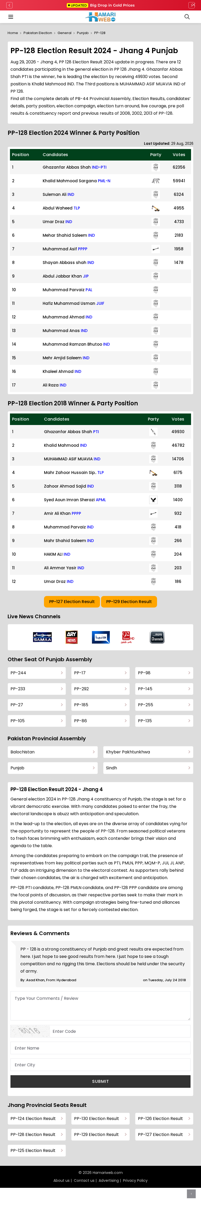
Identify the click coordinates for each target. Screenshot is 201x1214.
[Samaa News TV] (42, 637)
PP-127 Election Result (72, 602)
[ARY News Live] (72, 637)
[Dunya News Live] (101, 637)
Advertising (109, 1180)
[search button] (187, 16)
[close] (194, 5)
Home (13, 32)
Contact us (84, 1180)
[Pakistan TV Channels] (157, 637)
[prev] (9, 5)
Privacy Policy (135, 1180)
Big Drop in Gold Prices (103, 5)
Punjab (83, 32)
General (64, 32)
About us (61, 1180)
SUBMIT (100, 1081)
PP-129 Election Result (129, 602)
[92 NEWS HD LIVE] (128, 637)
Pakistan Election (38, 32)
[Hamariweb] (101, 17)
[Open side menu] (10, 16)
